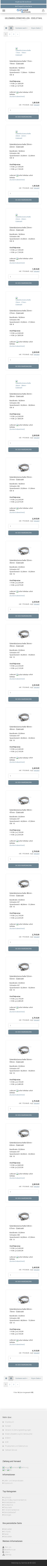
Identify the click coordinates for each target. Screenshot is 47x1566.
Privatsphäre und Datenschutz (16, 1446)
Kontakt (8, 1426)
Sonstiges (7, 1515)
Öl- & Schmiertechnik (11, 1510)
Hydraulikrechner (23, 2)
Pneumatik (8, 1507)
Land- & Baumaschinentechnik (15, 1500)
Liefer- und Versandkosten (13, 1481)
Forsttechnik (8, 1505)
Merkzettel (8, 1529)
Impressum (9, 1422)
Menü (4, 10)
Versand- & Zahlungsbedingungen (18, 1430)
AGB (6, 1442)
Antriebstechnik (9, 1502)
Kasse (6, 1534)
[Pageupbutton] (42, 1562)
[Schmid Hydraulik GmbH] (23, 10)
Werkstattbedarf (10, 1512)
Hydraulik (7, 1497)
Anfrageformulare (23, 6)
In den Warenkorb (23, 117)
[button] (6, 28)
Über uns (7, 1547)
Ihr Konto (7, 1532)
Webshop (15, 1563)
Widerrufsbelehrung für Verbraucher (18, 1434)
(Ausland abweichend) (17, 96)
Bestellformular (10, 1550)
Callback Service (11, 1450)
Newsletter (8, 1537)
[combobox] (21, 28)
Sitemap (8, 1555)
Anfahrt (8, 1438)
